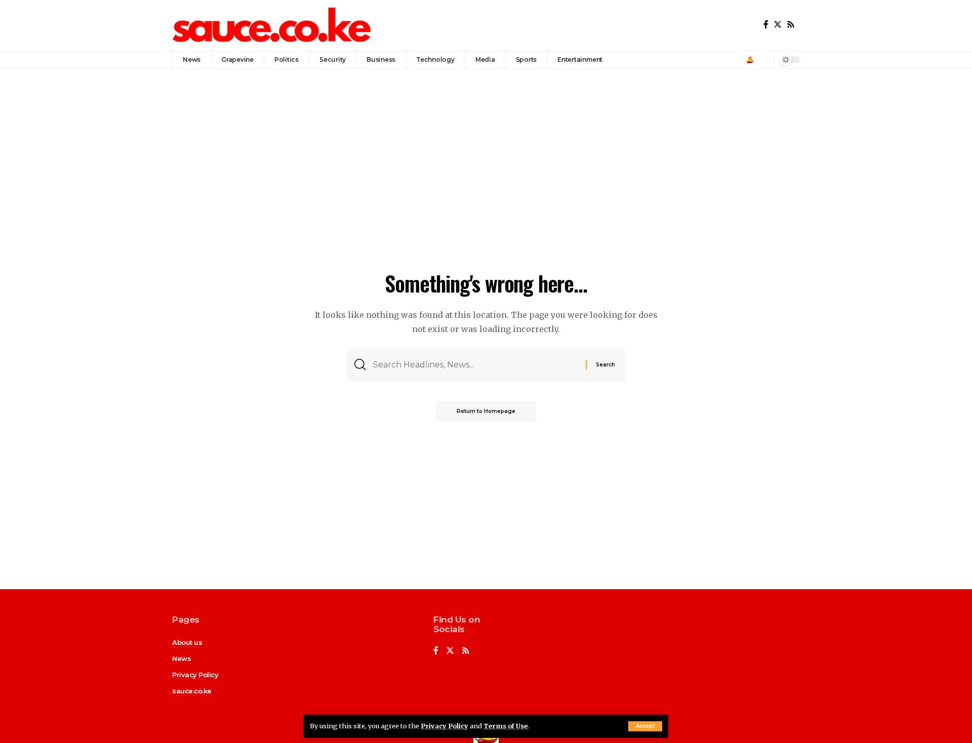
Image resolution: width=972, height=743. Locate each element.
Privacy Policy (444, 726)
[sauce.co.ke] (272, 25)
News (181, 658)
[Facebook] (766, 24)
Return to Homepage (486, 411)
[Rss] (790, 24)
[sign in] (750, 60)
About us (187, 642)
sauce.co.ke (192, 691)
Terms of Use (505, 726)
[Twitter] (777, 24)
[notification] (764, 60)
